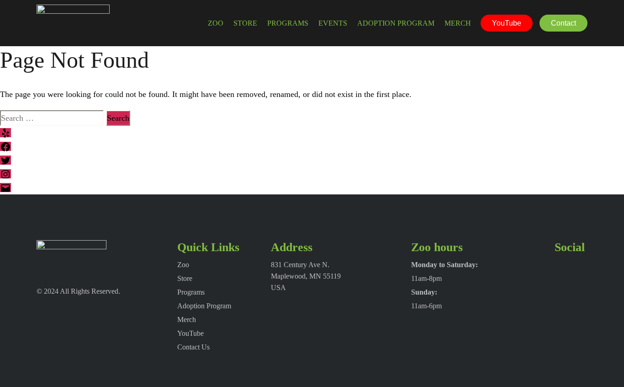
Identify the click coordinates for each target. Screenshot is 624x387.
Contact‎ (563, 23)
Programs (287, 23)
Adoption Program (395, 23)
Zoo (215, 23)
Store (245, 23)
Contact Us (193, 347)
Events (332, 23)
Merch (457, 23)
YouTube (506, 23)
